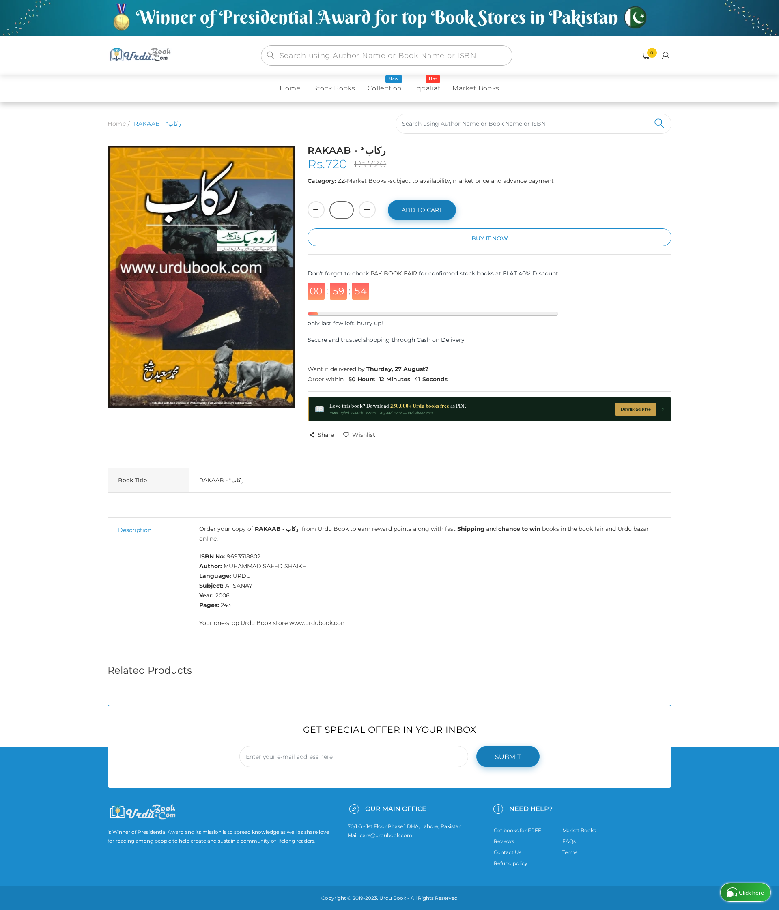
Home (117, 123)
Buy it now (489, 238)
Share (326, 434)
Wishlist (363, 434)
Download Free (636, 409)
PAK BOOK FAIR (394, 273)
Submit (508, 757)
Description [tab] (134, 530)
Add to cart (422, 210)
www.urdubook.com (318, 623)
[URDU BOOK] (141, 55)
